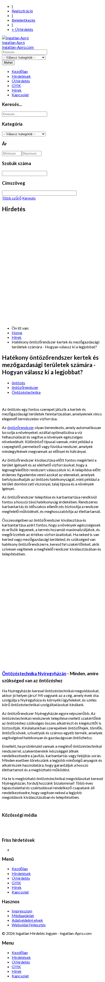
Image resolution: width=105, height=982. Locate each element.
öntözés (18, 382)
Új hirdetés (21, 81)
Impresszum (22, 911)
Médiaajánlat (23, 915)
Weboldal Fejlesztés (29, 924)
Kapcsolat (20, 94)
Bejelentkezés (23, 20)
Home (17, 332)
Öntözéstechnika (26, 392)
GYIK (16, 85)
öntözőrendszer (25, 387)
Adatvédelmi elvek (27, 920)
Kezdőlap (20, 71)
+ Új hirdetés (22, 29)
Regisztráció (22, 11)
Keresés (29, 198)
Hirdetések (21, 76)
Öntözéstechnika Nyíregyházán (34, 673)
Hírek (16, 90)
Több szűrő (11, 198)
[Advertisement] (52, 269)
